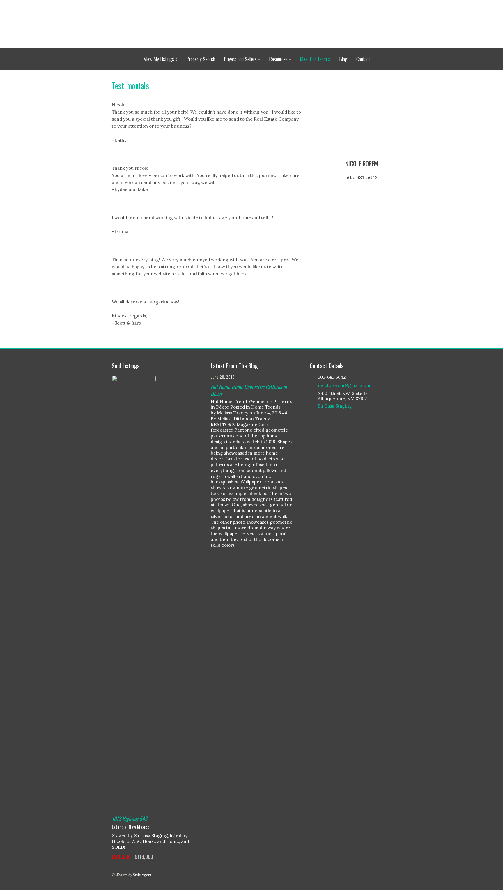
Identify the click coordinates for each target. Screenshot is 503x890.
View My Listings (161, 59)
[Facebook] (348, 192)
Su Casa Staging (335, 406)
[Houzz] (374, 192)
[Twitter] (357, 192)
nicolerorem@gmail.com (344, 385)
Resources (280, 59)
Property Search (200, 59)
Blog (343, 59)
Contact (363, 59)
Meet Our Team (315, 59)
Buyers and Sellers (242, 59)
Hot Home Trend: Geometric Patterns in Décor (249, 390)
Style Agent (142, 874)
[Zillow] (366, 192)
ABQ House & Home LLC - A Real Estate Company (251, 29)
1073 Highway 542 (129, 818)
